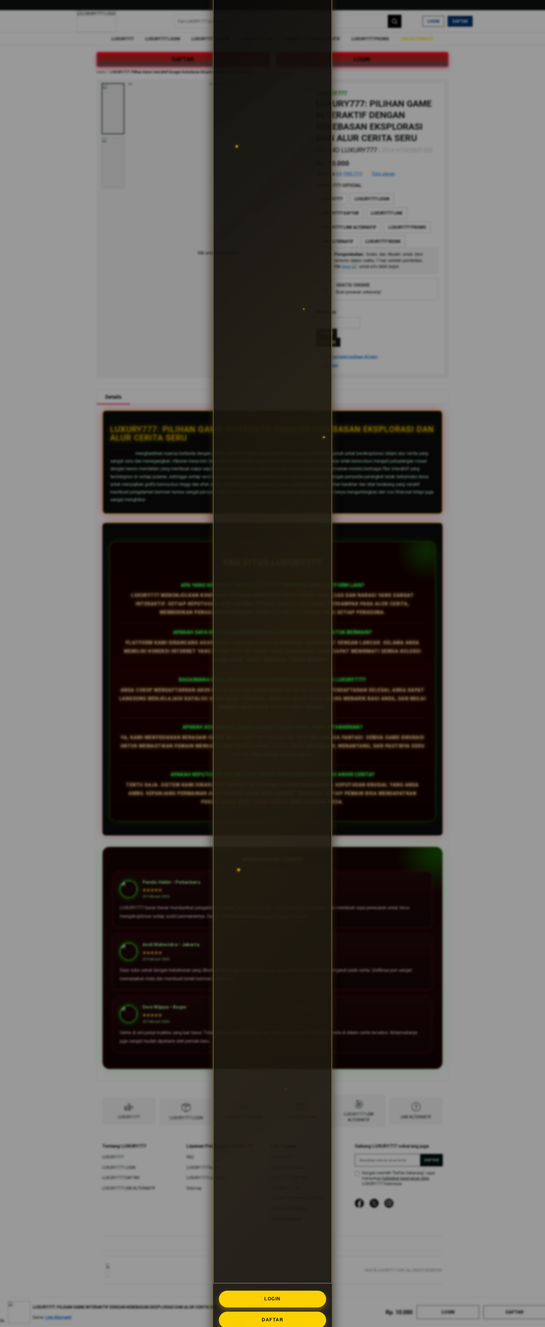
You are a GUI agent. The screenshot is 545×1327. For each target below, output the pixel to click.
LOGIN (272, 1298)
